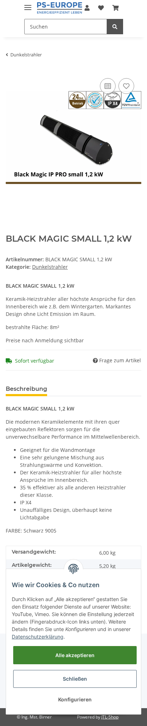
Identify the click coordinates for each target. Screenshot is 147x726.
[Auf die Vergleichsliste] (108, 86)
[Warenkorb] (115, 8)
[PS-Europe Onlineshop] (59, 8)
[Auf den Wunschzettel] (126, 86)
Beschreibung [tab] (26, 388)
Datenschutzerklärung (38, 637)
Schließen (75, 679)
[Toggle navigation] (27, 4)
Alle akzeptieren (75, 655)
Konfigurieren (75, 699)
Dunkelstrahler (50, 266)
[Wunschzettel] (101, 8)
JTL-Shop (109, 717)
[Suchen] (115, 26)
